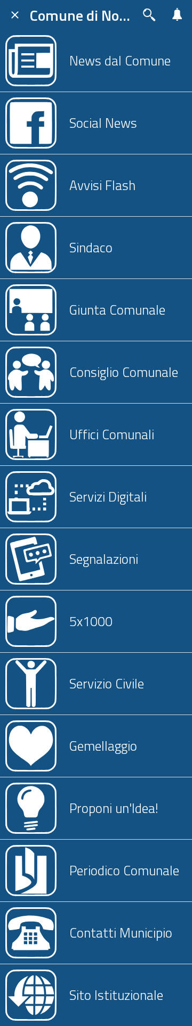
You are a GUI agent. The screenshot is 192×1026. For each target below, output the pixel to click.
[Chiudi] (15, 15)
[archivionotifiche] (177, 15)
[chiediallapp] (149, 15)
